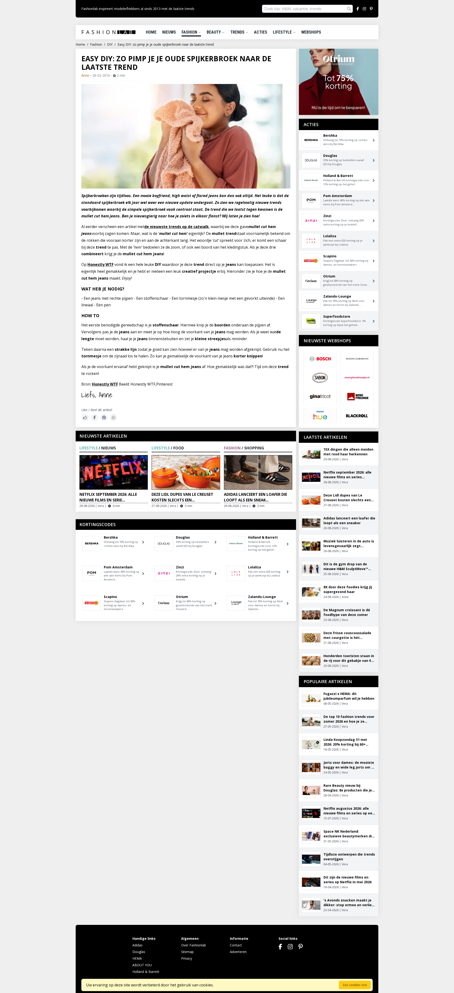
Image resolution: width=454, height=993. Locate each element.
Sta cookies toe (355, 985)
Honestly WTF (100, 264)
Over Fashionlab (193, 945)
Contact (236, 945)
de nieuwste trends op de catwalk (176, 226)
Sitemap (187, 951)
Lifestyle (283, 32)
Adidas (137, 945)
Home (151, 32)
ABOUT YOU (142, 965)
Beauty (214, 32)
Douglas (138, 951)
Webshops (311, 32)
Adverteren (238, 951)
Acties (260, 32)
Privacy (186, 958)
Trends (237, 32)
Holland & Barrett (145, 971)
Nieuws (169, 32)
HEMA (137, 958)
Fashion (190, 32)
